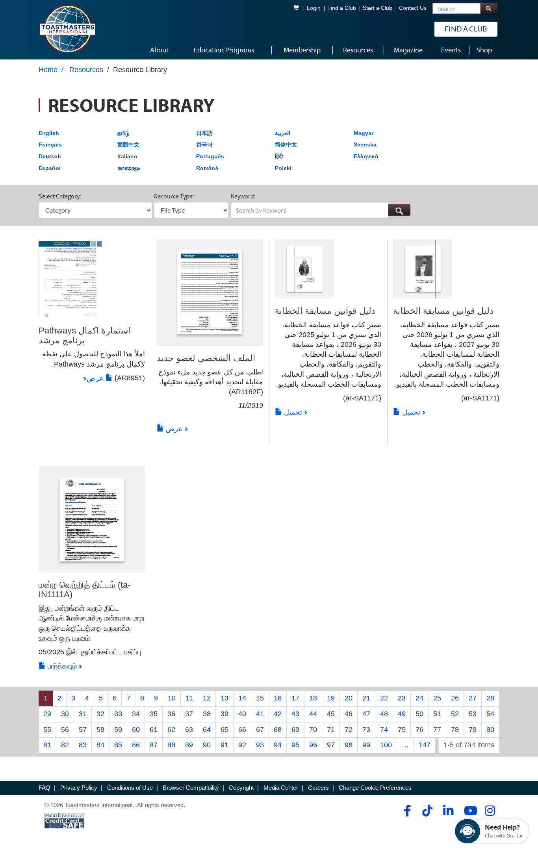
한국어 (204, 144)
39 (224, 714)
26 (455, 698)
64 (207, 729)
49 (402, 714)
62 (171, 729)
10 (172, 698)
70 (313, 729)
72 (348, 729)
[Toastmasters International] (67, 28)
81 (47, 745)
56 (65, 729)
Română (207, 168)
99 (366, 745)
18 (313, 698)
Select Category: (60, 196)
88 (171, 745)
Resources (86, 70)
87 (154, 745)
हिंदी (279, 156)
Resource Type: (174, 196)
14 (242, 698)
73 (366, 729)
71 (331, 729)
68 (278, 729)
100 (386, 745)
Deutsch (50, 156)
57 (83, 729)
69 (295, 729)
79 (473, 729)
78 (455, 729)
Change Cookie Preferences (375, 787)
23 (402, 698)
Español (50, 168)
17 (295, 698)
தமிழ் (123, 133)
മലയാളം (128, 168)
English (49, 133)
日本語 (204, 133)
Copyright (241, 787)
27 (473, 698)
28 (490, 698)
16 (278, 698)
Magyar (363, 133)
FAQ (44, 787)
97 (331, 745)
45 (331, 714)
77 (437, 729)
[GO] (399, 210)
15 (260, 698)
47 (366, 714)
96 (313, 745)
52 (455, 714)
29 (47, 714)
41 (260, 714)
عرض (96, 378)
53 (473, 714)
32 (100, 714)
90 (207, 745)
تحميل (292, 412)
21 (366, 698)
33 (118, 714)
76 (419, 729)
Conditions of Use (130, 787)
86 (136, 745)
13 (224, 698)
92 (242, 745)
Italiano (127, 156)
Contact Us (413, 8)
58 (100, 729)
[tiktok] (427, 811)
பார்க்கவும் (61, 666)
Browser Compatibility (191, 787)
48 (384, 714)
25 (437, 698)
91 (224, 745)
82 (65, 745)
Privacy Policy (78, 787)
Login (314, 8)
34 (136, 714)
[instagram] (490, 811)
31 (83, 714)
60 (136, 729)
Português (210, 156)
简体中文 (286, 144)
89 (189, 745)
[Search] (488, 8)
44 (313, 714)
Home (48, 70)
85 (118, 745)
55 (47, 729)
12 (207, 698)
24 (419, 698)
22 (384, 698)
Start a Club (377, 8)
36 (171, 714)
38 (207, 714)
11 (189, 698)
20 (348, 698)
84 (100, 745)
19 (331, 698)
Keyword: (243, 196)
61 (154, 729)
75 (402, 729)
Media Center (280, 787)
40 (242, 714)
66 (242, 729)
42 (278, 714)
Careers (318, 787)
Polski (283, 168)
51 (437, 714)
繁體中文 (128, 144)
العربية (282, 133)
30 (65, 714)
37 (189, 714)
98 (348, 745)
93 (260, 745)
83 (83, 745)
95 (295, 745)
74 (384, 729)
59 (118, 729)
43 (295, 714)
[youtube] (469, 811)
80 (490, 729)
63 (189, 729)
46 (348, 714)
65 (224, 729)
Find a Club (341, 8)
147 (424, 745)
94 (278, 745)
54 (490, 714)
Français (50, 144)
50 (419, 714)
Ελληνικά (366, 156)
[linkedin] (448, 811)
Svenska (365, 144)
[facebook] (406, 811)
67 (260, 729)
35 (154, 714)
